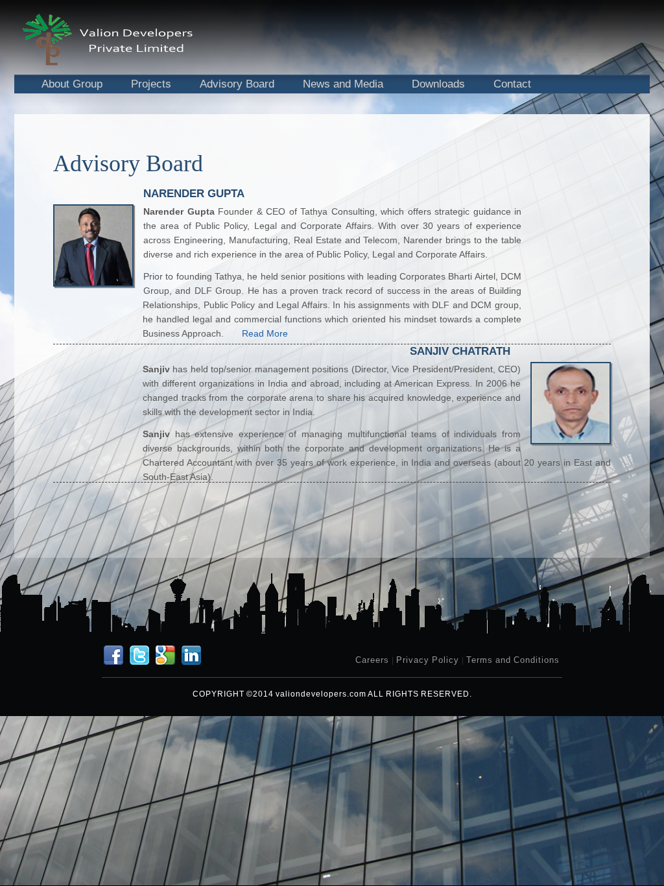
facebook (113, 655)
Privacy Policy (427, 660)
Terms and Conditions (513, 660)
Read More (265, 333)
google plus (165, 655)
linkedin (191, 655)
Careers (372, 660)
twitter (139, 655)
